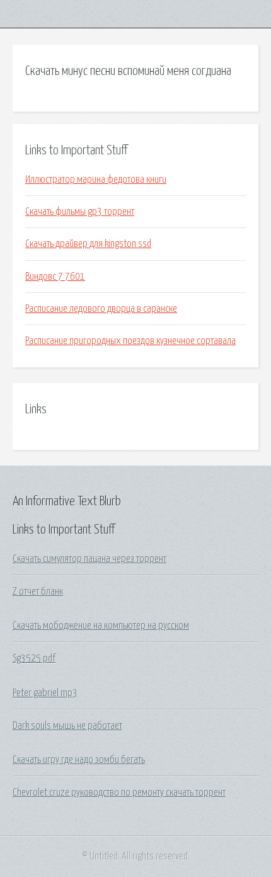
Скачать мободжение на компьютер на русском (101, 626)
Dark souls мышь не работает (67, 726)
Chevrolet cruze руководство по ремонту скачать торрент (119, 793)
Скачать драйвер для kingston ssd (88, 244)
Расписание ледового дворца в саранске (101, 309)
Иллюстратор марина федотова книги (95, 180)
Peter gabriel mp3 (45, 693)
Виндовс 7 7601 (55, 277)
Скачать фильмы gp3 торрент (79, 212)
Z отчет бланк (38, 592)
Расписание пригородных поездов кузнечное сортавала (130, 341)
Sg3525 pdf (34, 658)
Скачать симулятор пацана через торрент (89, 559)
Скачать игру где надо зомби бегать (79, 760)
